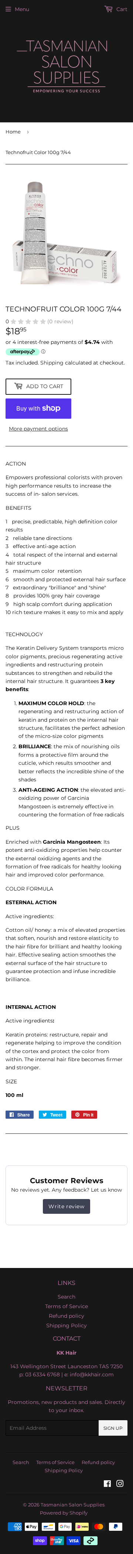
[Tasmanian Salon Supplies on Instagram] (120, 1484)
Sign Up (113, 1428)
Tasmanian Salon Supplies (73, 1505)
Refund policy (66, 1316)
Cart (121, 9)
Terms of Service (66, 1306)
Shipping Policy (66, 1325)
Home (13, 132)
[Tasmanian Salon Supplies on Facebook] (107, 1484)
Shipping (52, 362)
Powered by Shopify (64, 1513)
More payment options (38, 428)
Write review (66, 1206)
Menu (22, 9)
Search (66, 1296)
